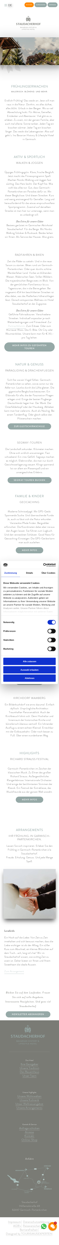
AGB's (17, 1226)
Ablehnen (29, 678)
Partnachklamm (16, 326)
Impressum (14, 1222)
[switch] (52, 631)
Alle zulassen (29, 661)
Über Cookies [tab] (48, 573)
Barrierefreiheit (29, 1230)
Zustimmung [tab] (10, 573)
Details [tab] (29, 573)
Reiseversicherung (33, 1226)
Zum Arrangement (14, 971)
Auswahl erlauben (29, 669)
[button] (52, 1226)
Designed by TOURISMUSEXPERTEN (29, 1234)
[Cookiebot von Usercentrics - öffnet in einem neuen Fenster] (43, 565)
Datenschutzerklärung (36, 1222)
